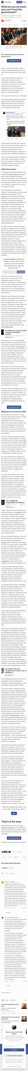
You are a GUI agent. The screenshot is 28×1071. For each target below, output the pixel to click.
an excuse (18, 512)
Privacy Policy (19, 1062)
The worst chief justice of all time (10, 1005)
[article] (14, 1008)
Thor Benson (16, 335)
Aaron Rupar (8, 335)
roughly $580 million (7, 327)
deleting (3, 639)
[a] (15, 131)
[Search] (25, 1000)
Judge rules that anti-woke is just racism (10, 1018)
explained (4, 542)
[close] (23, 1025)
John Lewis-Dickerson (10, 917)
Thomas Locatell (8, 882)
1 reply (7, 985)
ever (16, 520)
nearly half (19, 690)
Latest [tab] (6, 1000)
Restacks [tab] (11, 868)
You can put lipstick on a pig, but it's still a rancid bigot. (10, 1021)
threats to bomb (13, 174)
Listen (24, 20)
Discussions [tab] (12, 1000)
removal (14, 619)
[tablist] (7, 868)
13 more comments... (6, 992)
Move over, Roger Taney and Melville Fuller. (8, 1008)
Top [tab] (3, 1000)
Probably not (20, 346)
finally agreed (14, 715)
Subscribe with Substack (15, 1055)
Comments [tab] (4, 868)
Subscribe (19, 2)
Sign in (25, 2)
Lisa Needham (8, 20)
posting (3, 196)
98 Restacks (19, 852)
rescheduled (5, 561)
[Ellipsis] (26, 882)
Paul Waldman (8, 674)
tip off (22, 340)
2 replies (8, 912)
